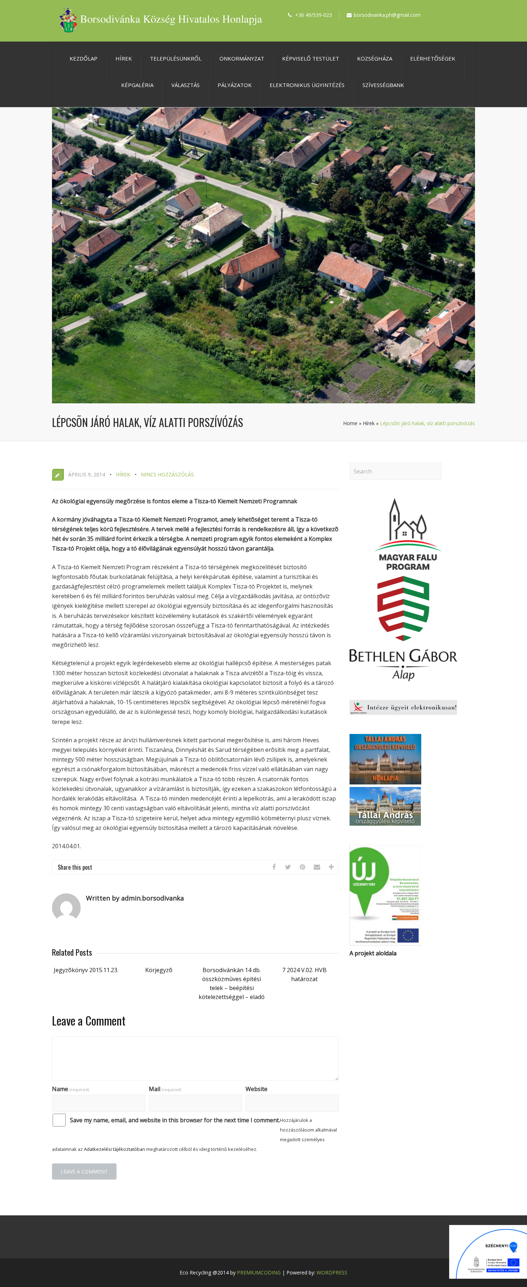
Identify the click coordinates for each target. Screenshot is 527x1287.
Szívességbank (383, 84)
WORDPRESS (332, 1272)
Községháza (374, 58)
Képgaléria (137, 84)
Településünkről (175, 58)
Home (350, 423)
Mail (165, 1089)
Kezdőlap (84, 58)
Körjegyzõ (158, 970)
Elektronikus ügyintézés (307, 84)
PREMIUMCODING (259, 1272)
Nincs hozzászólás (167, 474)
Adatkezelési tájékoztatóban (114, 1149)
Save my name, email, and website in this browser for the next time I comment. (175, 1120)
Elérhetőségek (432, 58)
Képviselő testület (310, 58)
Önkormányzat (241, 58)
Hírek (123, 58)
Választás (185, 84)
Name (70, 1089)
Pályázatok (235, 84)
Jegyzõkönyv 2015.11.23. (86, 970)
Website (256, 1089)
